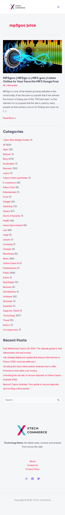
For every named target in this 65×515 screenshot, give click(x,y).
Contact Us (32, 465)
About (33, 461)
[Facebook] (32, 478)
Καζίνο (6, 325)
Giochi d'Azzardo (11, 215)
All (4, 85)
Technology (9, 315)
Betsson (7, 154)
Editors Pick (9, 187)
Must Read (8, 253)
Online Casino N (11, 263)
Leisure (6, 239)
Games (6, 211)
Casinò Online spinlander (15, 178)
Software (7, 296)
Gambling (7, 206)
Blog (5, 159)
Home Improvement (13, 225)
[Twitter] (38, 478)
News (6, 258)
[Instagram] (26, 478)
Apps (5, 149)
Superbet (7, 306)
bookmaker (9, 163)
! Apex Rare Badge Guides (16, 140)
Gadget (6, 201)
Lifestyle (7, 249)
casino (6, 173)
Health (6, 220)
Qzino (6, 277)
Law (5, 230)
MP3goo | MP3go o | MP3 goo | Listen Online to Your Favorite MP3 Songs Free (31, 79)
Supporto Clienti (11, 310)
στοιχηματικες (10, 329)
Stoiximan (8, 301)
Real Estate (8, 282)
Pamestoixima (10, 268)
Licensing (7, 244)
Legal (5, 234)
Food (5, 197)
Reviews (7, 287)
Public (6, 272)
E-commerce (9, 182)
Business (7, 168)
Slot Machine (9, 291)
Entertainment (9, 192)
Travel (6, 320)
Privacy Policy (33, 469)
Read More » (9, 117)
